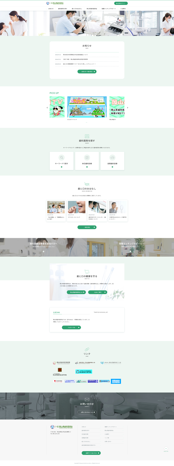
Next (127, 107)
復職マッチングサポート (109, 8)
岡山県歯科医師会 (92, 8)
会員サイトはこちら (91, 453)
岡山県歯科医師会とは (76, 292)
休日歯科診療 (85, 434)
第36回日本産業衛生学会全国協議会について (75, 54)
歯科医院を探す (62, 8)
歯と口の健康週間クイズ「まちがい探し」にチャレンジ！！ (79, 64)
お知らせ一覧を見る (87, 71)
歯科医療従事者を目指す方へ (89, 445)
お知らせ (51, 8)
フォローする (71, 327)
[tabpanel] (87, 108)
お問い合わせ (108, 441)
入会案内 (123, 8)
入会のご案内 (97, 292)
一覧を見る (87, 227)
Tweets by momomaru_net (101, 312)
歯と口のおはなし (77, 8)
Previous (46, 107)
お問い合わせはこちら (87, 412)
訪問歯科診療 (85, 438)
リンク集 (107, 438)
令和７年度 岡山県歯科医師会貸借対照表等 (75, 59)
